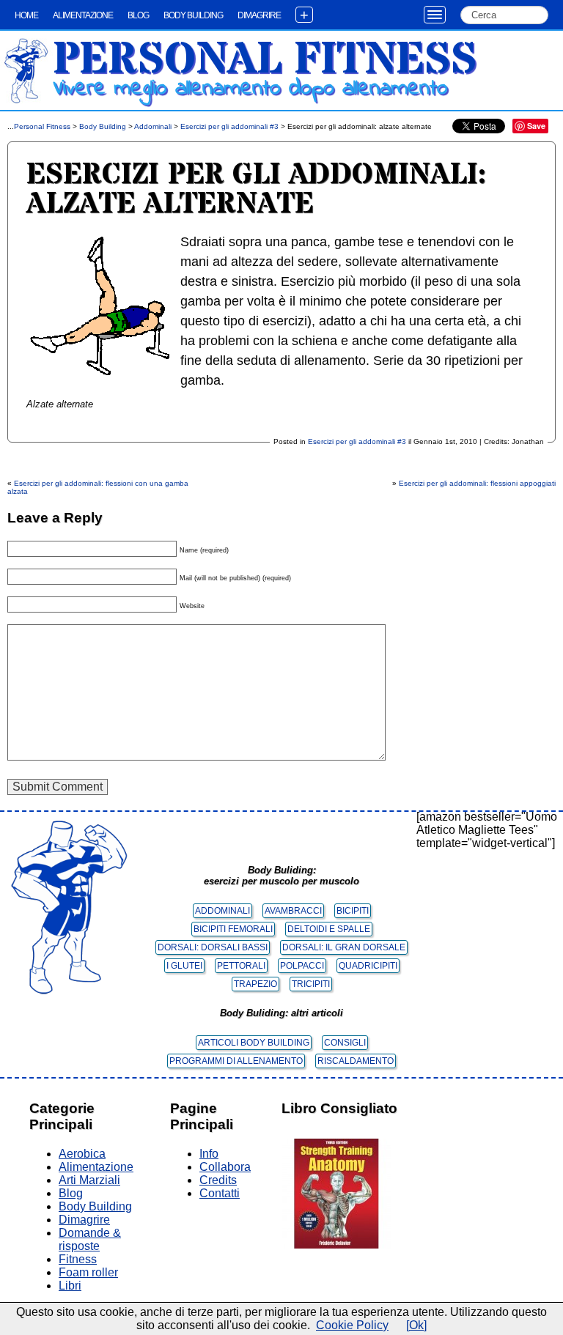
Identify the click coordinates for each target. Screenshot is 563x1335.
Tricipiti (311, 984)
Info (208, 1153)
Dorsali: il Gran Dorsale (343, 947)
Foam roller (88, 1272)
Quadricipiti (368, 966)
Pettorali (241, 966)
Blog (138, 15)
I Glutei (184, 966)
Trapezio (255, 984)
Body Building (193, 15)
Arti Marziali (89, 1180)
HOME (26, 15)
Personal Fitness (265, 60)
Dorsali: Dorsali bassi (213, 947)
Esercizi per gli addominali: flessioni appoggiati (477, 483)
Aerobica (82, 1153)
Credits (218, 1180)
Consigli (345, 1043)
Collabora (225, 1167)
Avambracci (293, 911)
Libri (70, 1285)
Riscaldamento (355, 1061)
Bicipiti (352, 911)
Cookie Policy (352, 1325)
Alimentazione (83, 15)
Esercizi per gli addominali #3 (229, 126)
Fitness (78, 1259)
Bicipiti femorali (233, 929)
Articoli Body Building (253, 1043)
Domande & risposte (90, 1239)
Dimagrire (259, 15)
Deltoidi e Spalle (328, 929)
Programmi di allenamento (236, 1061)
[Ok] (416, 1325)
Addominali (153, 126)
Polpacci (302, 966)
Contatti (219, 1193)
